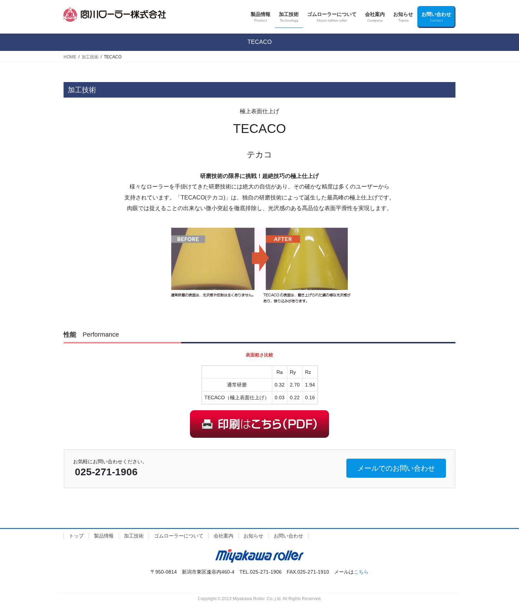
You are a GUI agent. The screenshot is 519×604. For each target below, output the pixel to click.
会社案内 (223, 536)
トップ (76, 536)
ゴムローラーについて (178, 536)
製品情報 (104, 536)
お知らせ (253, 536)
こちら (361, 572)
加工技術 (134, 536)
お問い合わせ (288, 536)
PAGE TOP (500, 580)
